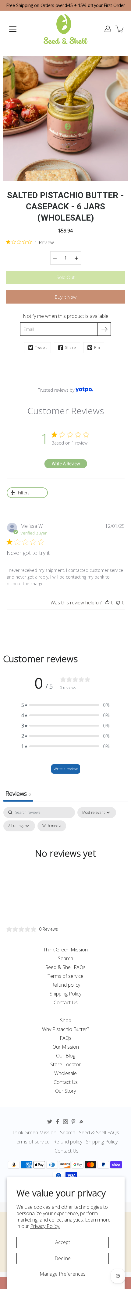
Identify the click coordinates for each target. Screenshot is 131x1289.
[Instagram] (65, 1121)
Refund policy (65, 984)
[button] (65, 705)
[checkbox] (51, 825)
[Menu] (12, 29)
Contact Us (66, 1002)
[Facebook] (57, 1121)
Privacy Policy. (45, 1226)
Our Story (65, 1091)
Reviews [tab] (18, 793)
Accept (62, 1242)
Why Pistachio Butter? (65, 1029)
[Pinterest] (73, 1121)
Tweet (41, 347)
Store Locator (65, 1064)
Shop (65, 1020)
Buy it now (65, 297)
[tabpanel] (65, 865)
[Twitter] (49, 1121)
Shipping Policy (65, 993)
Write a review (66, 769)
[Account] (108, 29)
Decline (63, 1258)
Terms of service (65, 976)
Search (65, 958)
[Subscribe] (104, 329)
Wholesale (65, 1073)
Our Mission (65, 1046)
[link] (30, 242)
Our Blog (65, 1055)
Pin (97, 347)
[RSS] (81, 1121)
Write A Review (66, 463)
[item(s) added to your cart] (120, 29)
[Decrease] (54, 258)
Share (70, 347)
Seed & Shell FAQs (65, 967)
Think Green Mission (65, 949)
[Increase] (76, 258)
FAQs (66, 1038)
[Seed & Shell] (65, 29)
